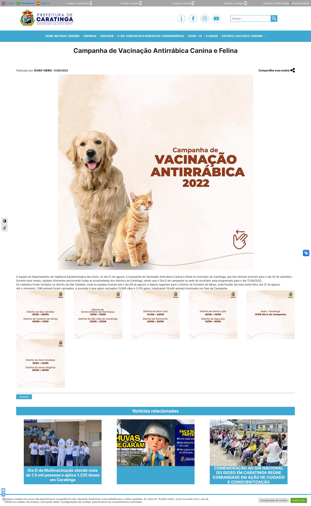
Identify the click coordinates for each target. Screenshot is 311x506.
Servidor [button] (107, 36)
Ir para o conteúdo (78, 3)
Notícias (60, 36)
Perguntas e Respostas (143, 36)
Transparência (173, 36)
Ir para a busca (183, 3)
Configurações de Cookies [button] (273, 500)
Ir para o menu (131, 3)
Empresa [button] (90, 36)
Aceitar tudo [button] (299, 500)
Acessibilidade (300, 3)
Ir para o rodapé (235, 3)
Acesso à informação (276, 3)
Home (49, 36)
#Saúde (24, 396)
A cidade (212, 36)
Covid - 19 (195, 36)
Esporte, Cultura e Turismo (242, 36)
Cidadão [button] (74, 36)
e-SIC (121, 36)
